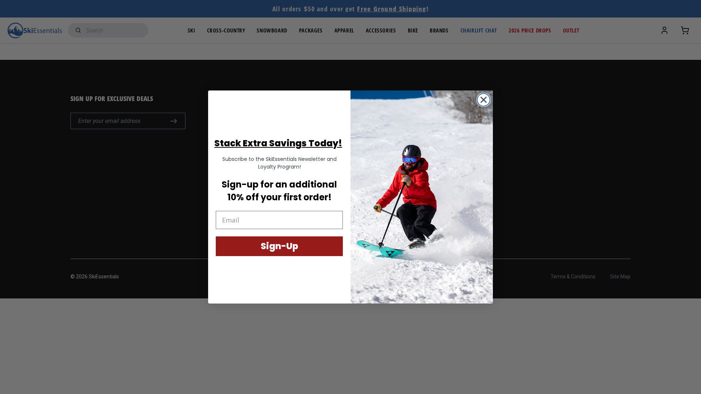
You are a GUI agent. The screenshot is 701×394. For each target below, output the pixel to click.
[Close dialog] (483, 99)
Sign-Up (279, 246)
